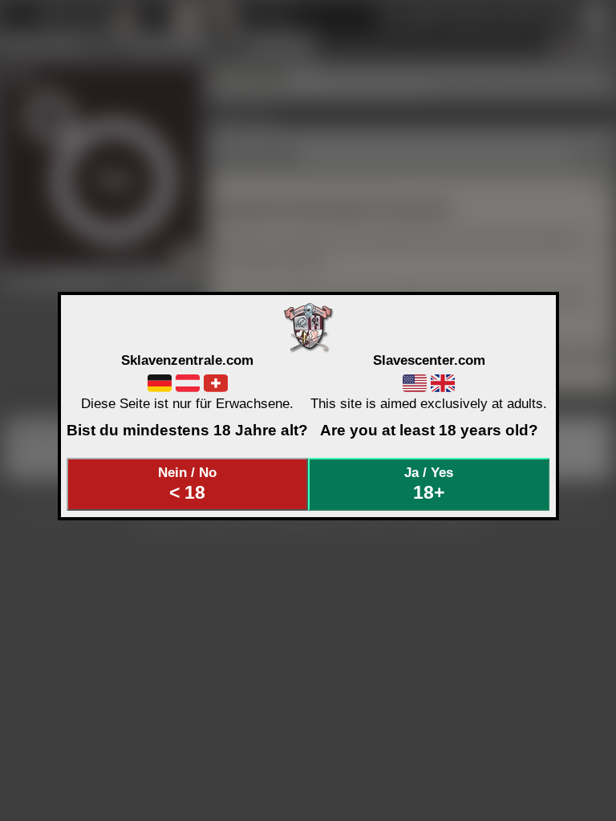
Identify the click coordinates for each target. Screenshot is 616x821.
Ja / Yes (428, 483)
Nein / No (187, 483)
